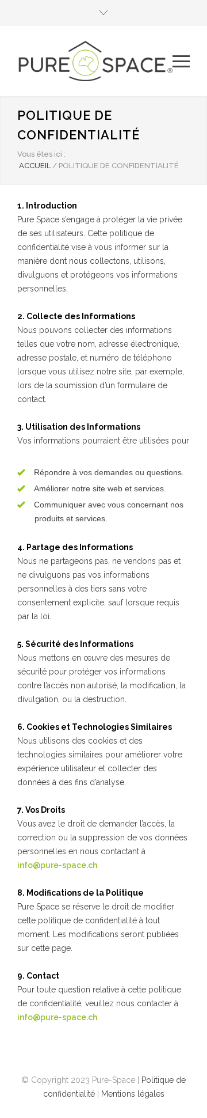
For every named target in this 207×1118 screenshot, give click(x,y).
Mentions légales (132, 1093)
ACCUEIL (35, 165)
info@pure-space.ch (57, 865)
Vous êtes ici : (41, 154)
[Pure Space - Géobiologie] (94, 61)
